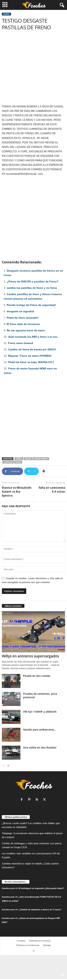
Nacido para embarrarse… (39, 729)
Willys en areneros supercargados (30, 656)
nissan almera (41, 458)
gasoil (19, 458)
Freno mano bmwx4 (20, 343)
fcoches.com (8, 888)
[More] (44, 471)
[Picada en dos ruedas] (11, 681)
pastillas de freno (12, 462)
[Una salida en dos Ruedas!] (11, 753)
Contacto (21, 940)
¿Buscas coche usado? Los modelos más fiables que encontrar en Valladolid (31, 825)
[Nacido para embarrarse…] (11, 735)
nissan (28, 458)
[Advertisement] (33, 69)
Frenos (6, 14)
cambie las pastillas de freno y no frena (32, 287)
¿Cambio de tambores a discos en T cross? (40, 909)
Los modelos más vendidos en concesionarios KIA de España (31, 855)
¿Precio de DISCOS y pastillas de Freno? (32, 281)
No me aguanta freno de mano (26, 330)
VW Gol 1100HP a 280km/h (40, 711)
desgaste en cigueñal (20, 311)
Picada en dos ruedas (36, 676)
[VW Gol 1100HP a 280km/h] (11, 717)
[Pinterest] (30, 800)
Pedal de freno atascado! (23, 317)
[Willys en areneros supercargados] (33, 631)
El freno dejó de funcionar (23, 324)
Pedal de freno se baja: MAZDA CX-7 (31, 362)
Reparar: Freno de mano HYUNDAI (29, 355)
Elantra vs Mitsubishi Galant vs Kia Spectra (16, 491)
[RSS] (38, 800)
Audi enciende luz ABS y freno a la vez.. (33, 336)
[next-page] (8, 766)
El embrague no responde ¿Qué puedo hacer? (41, 888)
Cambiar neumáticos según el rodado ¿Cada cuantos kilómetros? (30, 865)
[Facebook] (22, 800)
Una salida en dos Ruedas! (39, 747)
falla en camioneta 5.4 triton (52, 489)
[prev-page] (4, 766)
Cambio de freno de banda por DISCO (32, 349)
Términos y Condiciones (27, 945)
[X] (45, 800)
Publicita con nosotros (40, 940)
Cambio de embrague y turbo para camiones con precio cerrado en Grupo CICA (31, 845)
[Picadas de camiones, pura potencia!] (11, 699)
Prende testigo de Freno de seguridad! (31, 304)
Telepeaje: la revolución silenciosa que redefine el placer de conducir (32, 835)
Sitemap (47, 945)
